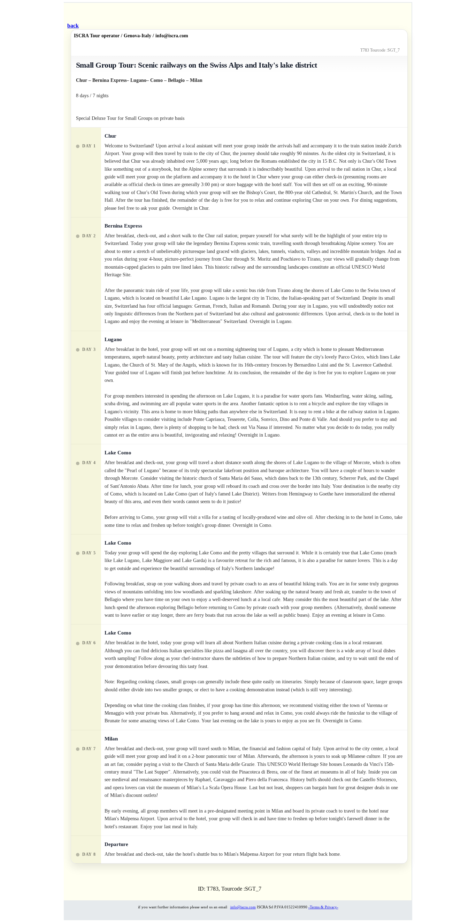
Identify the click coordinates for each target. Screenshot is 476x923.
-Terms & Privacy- (323, 907)
